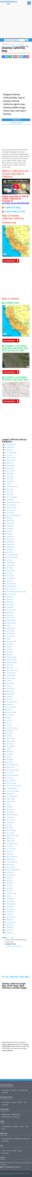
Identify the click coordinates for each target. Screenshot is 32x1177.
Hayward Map (8, 539)
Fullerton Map (8, 552)
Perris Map (8, 757)
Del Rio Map (8, 885)
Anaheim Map (8, 468)
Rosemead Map (9, 875)
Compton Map (9, 565)
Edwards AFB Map (10, 623)
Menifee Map (8, 704)
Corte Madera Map (10, 586)
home (11, 44)
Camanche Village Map (11, 770)
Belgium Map (5, 1114)
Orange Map (8, 549)
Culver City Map (9, 833)
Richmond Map (9, 605)
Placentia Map (8, 906)
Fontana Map (8, 494)
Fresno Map (8, 455)
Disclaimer (11, 1174)
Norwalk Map (8, 597)
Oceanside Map (9, 513)
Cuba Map (5, 1092)
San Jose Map (8, 450)
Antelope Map (8, 612)
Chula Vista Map (9, 917)
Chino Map (7, 725)
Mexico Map (5, 1090)
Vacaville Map (8, 644)
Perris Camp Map (10, 849)
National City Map (10, 830)
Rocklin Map (8, 851)
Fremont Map (8, 481)
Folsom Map (8, 736)
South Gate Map (9, 636)
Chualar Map (8, 479)
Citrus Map (8, 681)
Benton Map (8, 581)
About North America (6, 1097)
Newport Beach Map (11, 670)
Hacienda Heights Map (11, 870)
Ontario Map (8, 518)
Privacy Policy (4, 1174)
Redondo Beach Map (11, 765)
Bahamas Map (23, 1090)
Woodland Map (9, 859)
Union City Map (9, 746)
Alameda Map (8, 731)
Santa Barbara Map (10, 662)
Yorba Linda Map (9, 780)
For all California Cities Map (15, 976)
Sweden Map (26, 1138)
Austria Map (16, 1117)
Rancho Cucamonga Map (12, 515)
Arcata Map (8, 647)
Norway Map (17, 1138)
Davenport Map (9, 767)
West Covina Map (10, 594)
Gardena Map (8, 828)
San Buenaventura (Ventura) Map (15, 591)
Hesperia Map (8, 652)
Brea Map (7, 896)
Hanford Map (8, 872)
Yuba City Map (9, 773)
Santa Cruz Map (9, 820)
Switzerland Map (6, 1117)
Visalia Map (8, 560)
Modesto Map (8, 489)
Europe (2, 1121)
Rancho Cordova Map (11, 775)
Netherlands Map (15, 1114)
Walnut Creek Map (10, 783)
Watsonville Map (9, 904)
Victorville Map (9, 576)
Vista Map (7, 639)
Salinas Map (8, 531)
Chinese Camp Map (10, 702)
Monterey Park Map (10, 815)
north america (19, 44)
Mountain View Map (10, 728)
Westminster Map (10, 660)
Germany (15, 1126)
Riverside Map (8, 473)
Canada (14, 1102)
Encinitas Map (8, 822)
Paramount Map (9, 867)
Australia (14, 1151)
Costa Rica (14, 1090)
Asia (1, 1145)
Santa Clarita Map (10, 505)
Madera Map (8, 809)
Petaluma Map (9, 838)
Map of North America (6, 1085)
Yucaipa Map (8, 899)
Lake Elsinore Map (10, 893)
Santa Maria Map (9, 620)
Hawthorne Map (9, 675)
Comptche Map (9, 631)
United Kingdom (6, 1126)
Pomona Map (8, 534)
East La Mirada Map (10, 557)
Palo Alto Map (8, 778)
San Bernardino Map (11, 486)
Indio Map (7, 717)
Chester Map (8, 665)
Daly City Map (8, 912)
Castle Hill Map (9, 812)
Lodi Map (7, 804)
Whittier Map (8, 668)
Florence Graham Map (11, 791)
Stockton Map (8, 476)
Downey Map (8, 933)
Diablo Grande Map (10, 857)
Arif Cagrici (10, 937)
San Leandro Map (10, 673)
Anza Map (7, 749)
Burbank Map (8, 925)
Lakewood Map (9, 694)
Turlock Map (8, 754)
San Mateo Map (9, 628)
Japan (20, 1151)
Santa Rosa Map (9, 510)
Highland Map (8, 883)
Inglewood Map (9, 589)
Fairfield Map (8, 602)
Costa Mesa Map (9, 922)
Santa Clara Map (9, 570)
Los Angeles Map (9, 444)
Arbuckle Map (8, 854)
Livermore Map (9, 689)
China (8, 1151)
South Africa (5, 1141)
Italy (27, 1126)
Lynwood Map (8, 744)
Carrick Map (8, 649)
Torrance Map (9, 536)
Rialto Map (7, 626)
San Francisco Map (10, 452)
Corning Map (8, 528)
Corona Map (8, 914)
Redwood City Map (10, 712)
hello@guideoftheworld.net (13, 1167)
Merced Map (8, 696)
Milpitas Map (8, 762)
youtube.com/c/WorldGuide (15, 203)
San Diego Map (9, 447)
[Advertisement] (16, 22)
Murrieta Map (8, 607)
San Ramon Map (9, 738)
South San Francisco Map (12, 786)
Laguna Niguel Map (10, 796)
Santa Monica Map (10, 657)
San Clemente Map (10, 788)
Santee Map (8, 880)
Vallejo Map (8, 573)
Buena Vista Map (9, 610)
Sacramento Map (9, 458)
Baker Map (8, 723)
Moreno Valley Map (10, 497)
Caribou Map (8, 599)
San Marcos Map (9, 678)
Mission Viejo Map (10, 641)
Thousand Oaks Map (11, 555)
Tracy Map (7, 686)
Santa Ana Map (9, 471)
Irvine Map (7, 484)
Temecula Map (9, 618)
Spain (3, 1129)
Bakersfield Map (9, 465)
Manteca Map (8, 759)
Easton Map (8, 878)
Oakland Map (8, 463)
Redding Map (8, 654)
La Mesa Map (8, 846)
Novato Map (8, 891)
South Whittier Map (10, 843)
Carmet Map (8, 807)
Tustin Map (8, 720)
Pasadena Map (9, 547)
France (22, 1126)
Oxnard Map (8, 492)
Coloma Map (8, 888)
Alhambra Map (9, 683)
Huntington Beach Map (11, 502)
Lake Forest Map (9, 707)
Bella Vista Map (9, 715)
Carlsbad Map (8, 927)
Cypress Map (8, 615)
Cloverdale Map (9, 633)
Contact (2, 1157)
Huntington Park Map (11, 836)
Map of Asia (3, 1133)
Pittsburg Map (9, 794)
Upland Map (8, 733)
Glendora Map (9, 909)
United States (6, 1102)
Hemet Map (8, 699)
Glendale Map (8, 500)
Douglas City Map (10, 584)
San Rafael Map (9, 841)
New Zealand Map (7, 1138)
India (3, 1151)
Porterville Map (9, 864)
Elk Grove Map (9, 523)
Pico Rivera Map (9, 799)
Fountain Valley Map (10, 862)
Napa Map (7, 710)
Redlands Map (8, 752)
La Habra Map (9, 817)
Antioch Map (8, 930)
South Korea (5, 1153)
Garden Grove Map (10, 507)
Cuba (25, 1102)
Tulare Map (8, 825)
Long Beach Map (9, 460)
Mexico (20, 1102)
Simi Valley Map (9, 563)
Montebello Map (9, 801)
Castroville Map (9, 901)
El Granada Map (9, 578)
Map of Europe (4, 1109)
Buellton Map (8, 691)
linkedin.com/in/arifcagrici (13, 946)
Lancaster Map (9, 521)
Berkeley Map (8, 920)
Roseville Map (8, 568)
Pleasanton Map (9, 741)
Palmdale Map (8, 526)
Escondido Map (9, 542)
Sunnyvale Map (9, 544)
